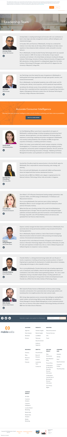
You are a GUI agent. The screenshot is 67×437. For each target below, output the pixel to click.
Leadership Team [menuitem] (38, 363)
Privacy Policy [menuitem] (49, 363)
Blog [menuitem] (26, 355)
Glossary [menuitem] (27, 352)
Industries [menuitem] (49, 327)
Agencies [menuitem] (27, 330)
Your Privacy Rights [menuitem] (49, 386)
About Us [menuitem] (38, 349)
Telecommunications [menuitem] (51, 330)
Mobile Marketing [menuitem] (27, 420)
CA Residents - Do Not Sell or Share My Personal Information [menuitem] (49, 369)
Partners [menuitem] (27, 338)
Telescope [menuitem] (38, 338)
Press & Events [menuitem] (39, 352)
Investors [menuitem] (38, 359)
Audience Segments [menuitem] (38, 344)
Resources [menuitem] (28, 349)
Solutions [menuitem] (27, 327)
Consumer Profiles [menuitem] (59, 365)
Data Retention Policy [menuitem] (49, 359)
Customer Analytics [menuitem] (27, 400)
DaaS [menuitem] (58, 359)
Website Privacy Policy (19, 432)
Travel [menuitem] (47, 338)
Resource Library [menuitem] (27, 358)
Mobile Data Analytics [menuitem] (28, 415)
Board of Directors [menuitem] (38, 356)
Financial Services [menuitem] (50, 333)
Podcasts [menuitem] (27, 362)
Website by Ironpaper (5, 435)
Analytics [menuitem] (59, 354)
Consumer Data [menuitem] (59, 350)
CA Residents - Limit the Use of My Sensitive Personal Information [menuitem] (50, 379)
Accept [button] (51, 7)
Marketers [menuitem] (27, 335)
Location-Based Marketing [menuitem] (28, 408)
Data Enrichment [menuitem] (40, 340)
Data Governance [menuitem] (49, 355)
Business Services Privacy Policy (27, 432)
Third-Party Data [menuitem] (60, 368)
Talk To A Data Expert (33, 117)
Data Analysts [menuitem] (28, 333)
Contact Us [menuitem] (38, 366)
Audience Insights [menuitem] (27, 392)
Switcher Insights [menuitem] (40, 330)
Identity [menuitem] (58, 356)
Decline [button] (57, 7)
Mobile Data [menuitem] (28, 412)
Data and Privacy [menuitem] (48, 350)
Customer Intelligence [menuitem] (28, 404)
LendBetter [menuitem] (38, 335)
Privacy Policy (41, 4)
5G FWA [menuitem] (27, 396)
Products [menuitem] (38, 327)
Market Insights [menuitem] (39, 333)
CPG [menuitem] (47, 335)
